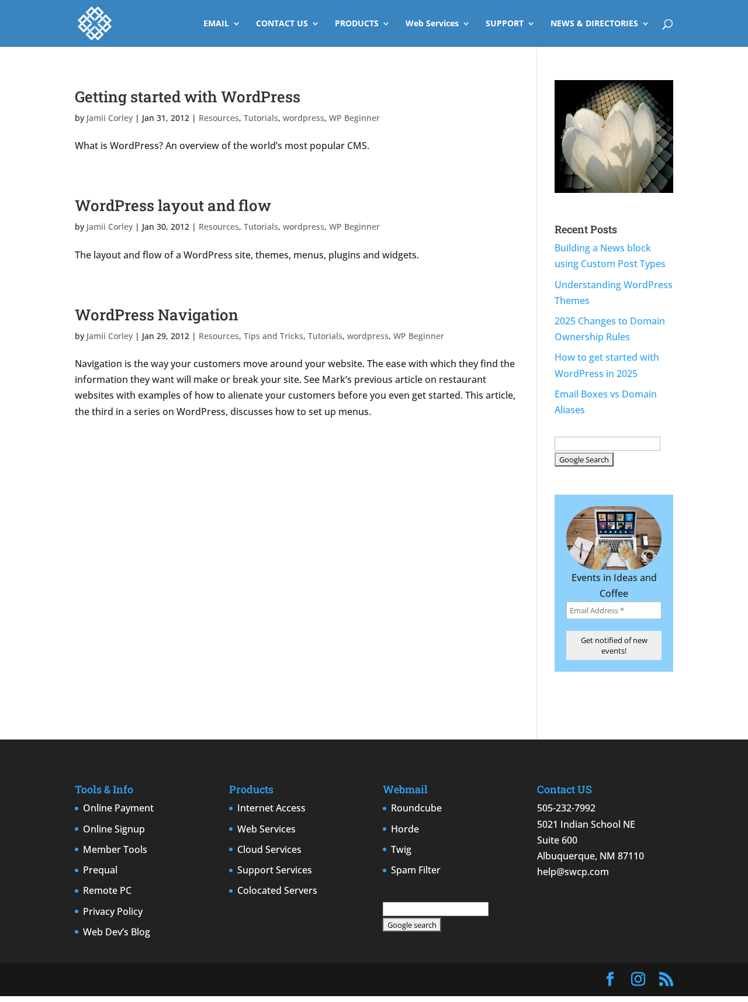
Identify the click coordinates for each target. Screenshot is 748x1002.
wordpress (303, 117)
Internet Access (271, 807)
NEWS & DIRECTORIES (594, 24)
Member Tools (115, 849)
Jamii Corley (109, 117)
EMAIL (216, 24)
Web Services (432, 24)
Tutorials (261, 117)
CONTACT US (282, 24)
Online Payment (118, 807)
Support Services (274, 869)
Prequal (100, 869)
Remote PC (107, 890)
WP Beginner (354, 117)
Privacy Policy (113, 911)
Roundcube (416, 807)
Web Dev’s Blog (116, 931)
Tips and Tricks (273, 335)
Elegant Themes (168, 979)
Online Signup (114, 829)
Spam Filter (416, 869)
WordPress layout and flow (173, 205)
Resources (219, 117)
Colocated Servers (277, 890)
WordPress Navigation (156, 314)
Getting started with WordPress (187, 96)
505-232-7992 (566, 807)
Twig (401, 849)
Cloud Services (269, 849)
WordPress (294, 979)
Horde (405, 829)
